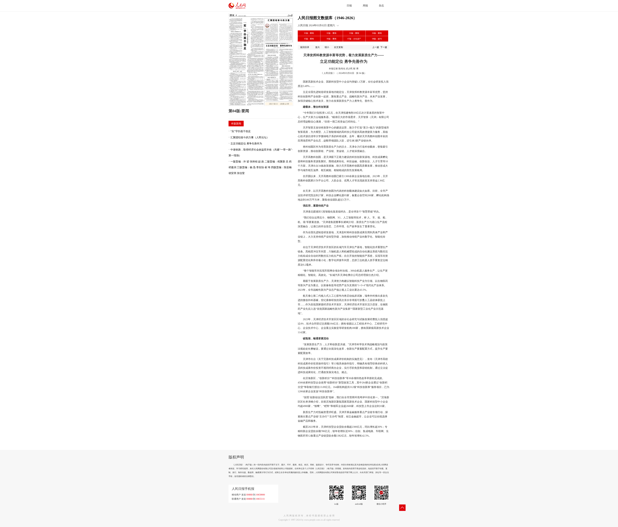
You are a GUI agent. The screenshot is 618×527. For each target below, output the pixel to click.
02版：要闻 (331, 33)
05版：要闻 (309, 39)
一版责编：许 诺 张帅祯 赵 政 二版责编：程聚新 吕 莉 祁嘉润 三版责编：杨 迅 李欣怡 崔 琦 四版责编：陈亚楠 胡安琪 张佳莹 (260, 167)
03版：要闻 (354, 33)
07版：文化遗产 (354, 39)
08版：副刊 (377, 39)
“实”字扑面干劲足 (240, 131)
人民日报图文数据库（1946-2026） (327, 18)
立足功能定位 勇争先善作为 (246, 143)
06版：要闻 (331, 39)
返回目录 (304, 47)
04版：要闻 (377, 33)
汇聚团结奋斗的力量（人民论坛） (249, 137)
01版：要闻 (309, 33)
